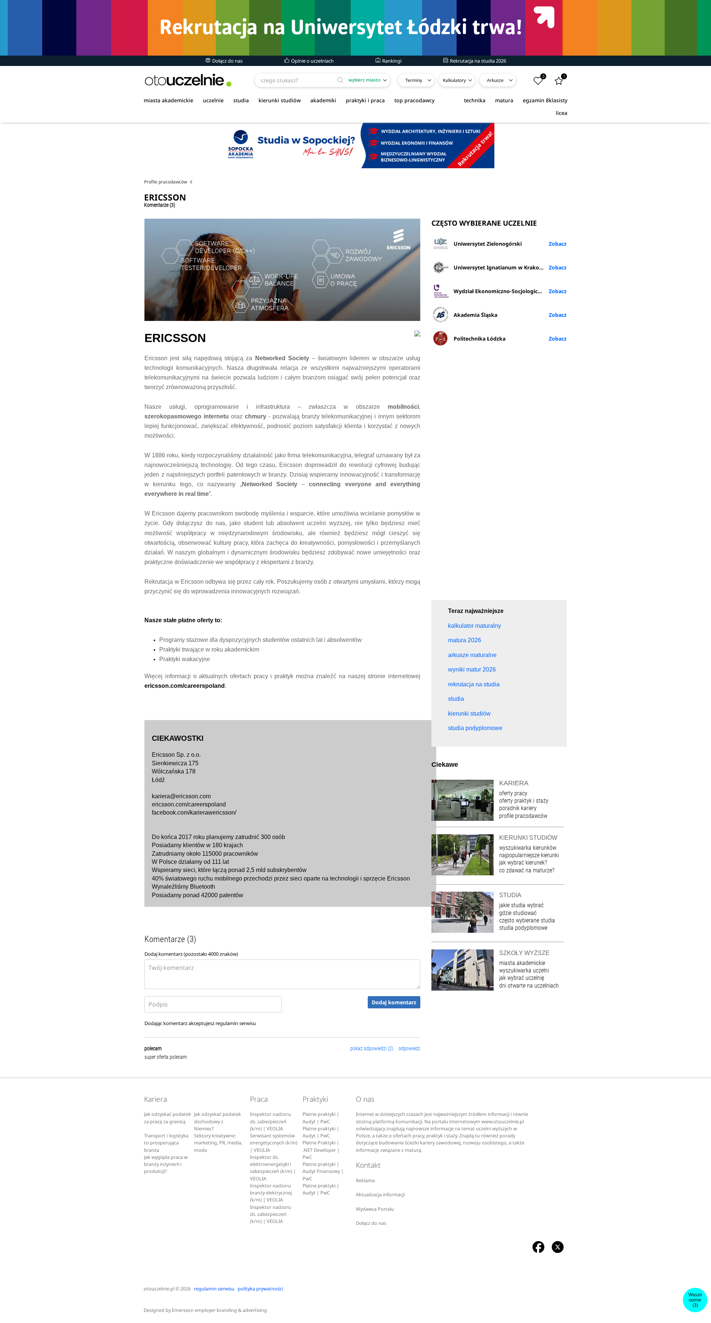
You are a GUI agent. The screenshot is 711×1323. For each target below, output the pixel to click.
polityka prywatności (260, 1289)
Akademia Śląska (475, 314)
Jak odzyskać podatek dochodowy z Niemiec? (217, 1121)
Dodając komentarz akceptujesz (200, 1023)
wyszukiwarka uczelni (524, 970)
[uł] (355, 28)
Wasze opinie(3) (695, 1300)
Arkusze (495, 80)
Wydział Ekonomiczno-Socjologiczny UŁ (504, 291)
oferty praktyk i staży (523, 800)
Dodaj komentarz (394, 1002)
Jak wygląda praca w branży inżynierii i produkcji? (166, 1164)
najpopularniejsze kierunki (529, 855)
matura (504, 100)
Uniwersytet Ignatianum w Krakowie (501, 267)
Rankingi (391, 60)
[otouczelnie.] (188, 80)
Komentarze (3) (159, 205)
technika (474, 100)
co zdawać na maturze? (526, 870)
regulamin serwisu (236, 1023)
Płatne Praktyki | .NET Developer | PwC (321, 1150)
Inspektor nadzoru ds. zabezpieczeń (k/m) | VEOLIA (270, 1121)
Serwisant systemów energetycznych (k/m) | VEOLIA (273, 1143)
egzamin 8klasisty (545, 100)
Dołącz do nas (227, 60)
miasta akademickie (168, 100)
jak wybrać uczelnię (521, 977)
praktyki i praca (365, 100)
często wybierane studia (527, 920)
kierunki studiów (279, 100)
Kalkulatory (454, 80)
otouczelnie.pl (159, 1289)
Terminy (413, 80)
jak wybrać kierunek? (523, 862)
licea (561, 112)
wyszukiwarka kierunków (527, 847)
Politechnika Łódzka (479, 338)
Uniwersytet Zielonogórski (488, 243)
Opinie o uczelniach (312, 60)
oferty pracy (513, 793)
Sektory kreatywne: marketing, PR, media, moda (218, 1143)
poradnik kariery (518, 808)
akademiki (323, 100)
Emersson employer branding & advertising (219, 1310)
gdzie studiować (518, 912)
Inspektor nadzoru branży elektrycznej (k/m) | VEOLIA (271, 1193)
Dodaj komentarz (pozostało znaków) (191, 954)
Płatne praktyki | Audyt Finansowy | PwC (323, 1171)
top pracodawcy (414, 100)
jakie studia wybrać (522, 905)
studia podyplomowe (523, 927)
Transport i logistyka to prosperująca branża (166, 1143)
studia (241, 100)
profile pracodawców (523, 815)
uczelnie (213, 100)
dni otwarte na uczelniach (529, 985)
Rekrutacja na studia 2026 (477, 60)
